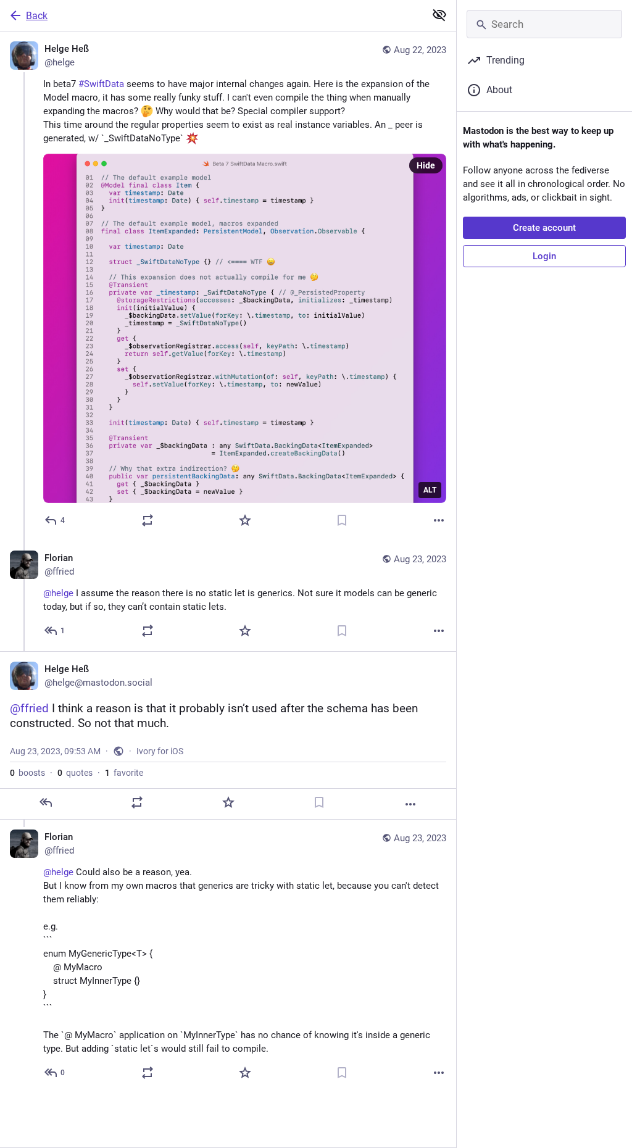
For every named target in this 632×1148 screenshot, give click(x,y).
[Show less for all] (439, 15)
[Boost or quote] (147, 520)
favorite (124, 773)
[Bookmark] (342, 520)
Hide (426, 165)
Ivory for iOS (159, 751)
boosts (27, 773)
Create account (544, 227)
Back (37, 16)
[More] (438, 520)
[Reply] (45, 802)
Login (544, 256)
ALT (429, 490)
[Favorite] (245, 520)
